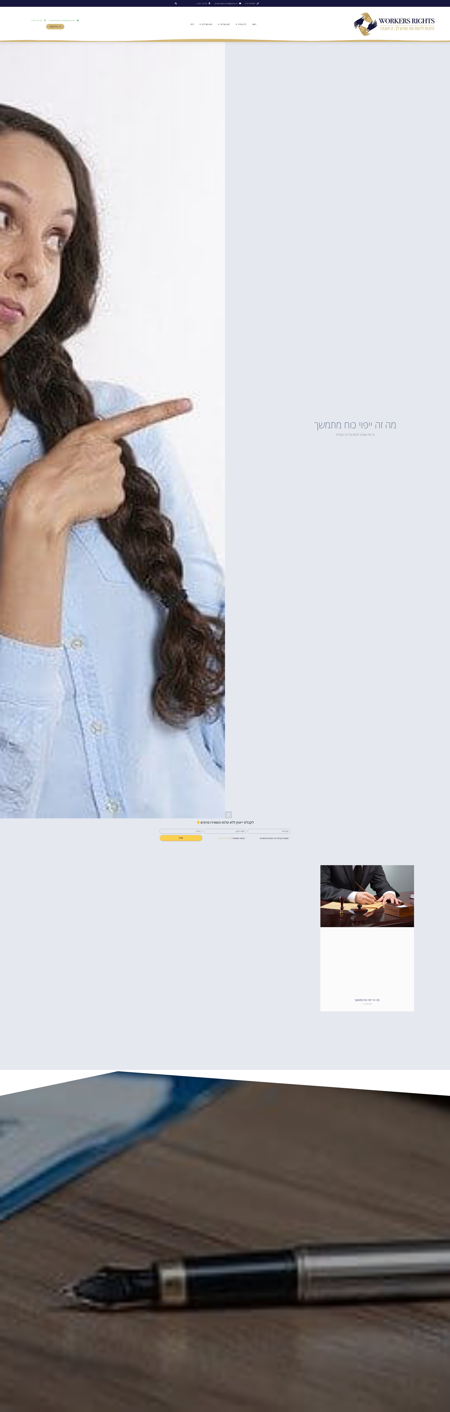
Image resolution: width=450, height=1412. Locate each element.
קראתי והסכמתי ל (231, 838)
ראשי (254, 24)
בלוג (192, 24)
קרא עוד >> (367, 1003)
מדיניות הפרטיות (225, 838)
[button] (176, 3)
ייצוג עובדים (225, 24)
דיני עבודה (242, 24)
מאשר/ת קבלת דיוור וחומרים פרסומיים (274, 838)
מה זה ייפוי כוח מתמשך (367, 1000)
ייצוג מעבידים (207, 24)
